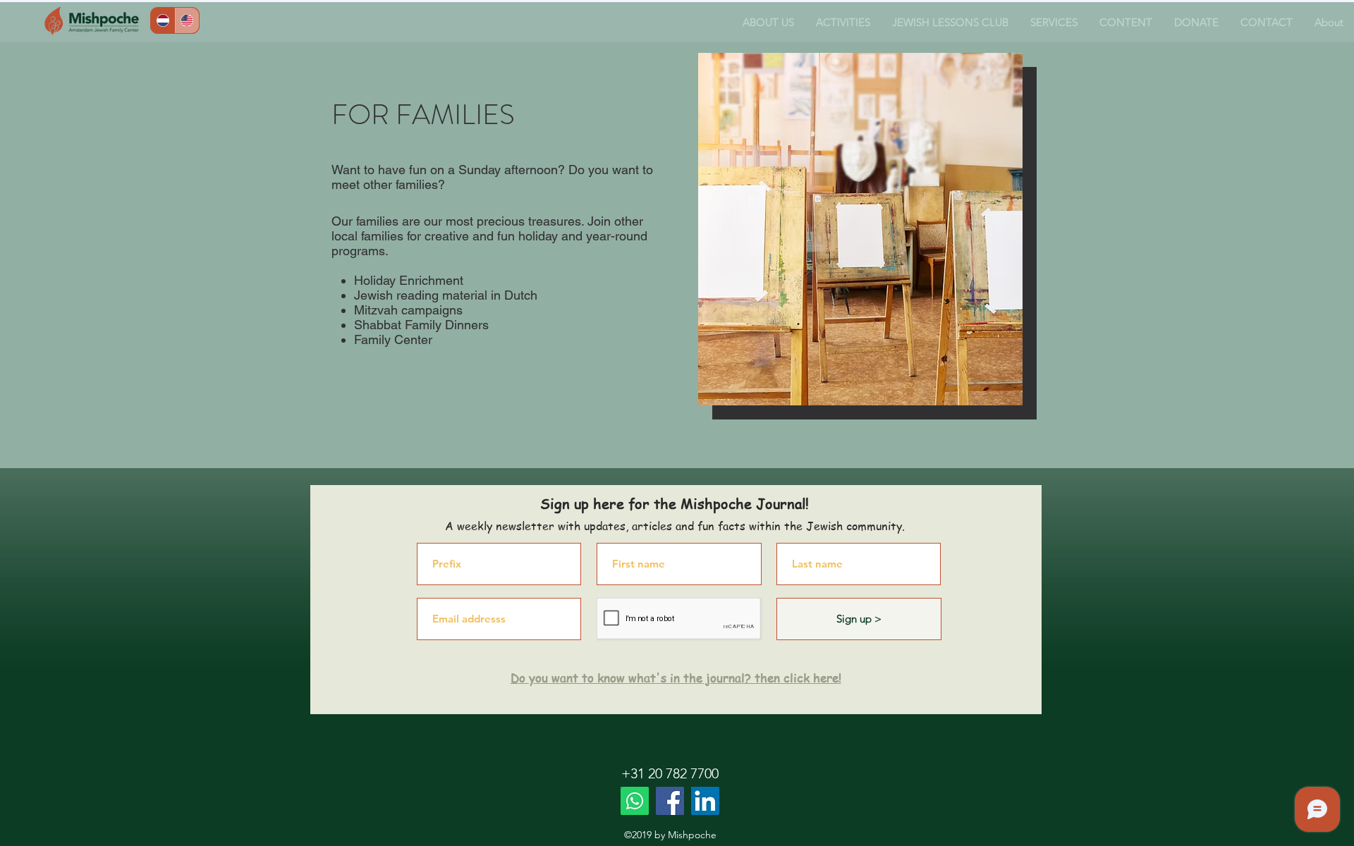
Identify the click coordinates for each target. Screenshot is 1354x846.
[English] (187, 20)
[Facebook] (670, 801)
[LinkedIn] (705, 801)
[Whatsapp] (635, 801)
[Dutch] (163, 20)
